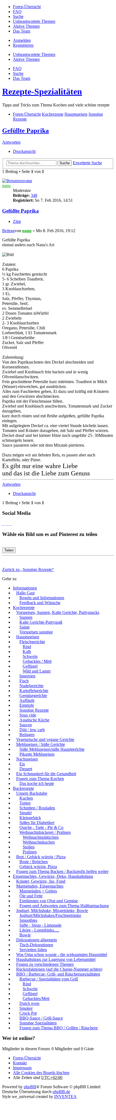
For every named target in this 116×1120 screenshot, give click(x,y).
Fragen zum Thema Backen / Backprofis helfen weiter (62, 871)
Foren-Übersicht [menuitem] (27, 6)
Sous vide (27, 715)
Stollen (29, 847)
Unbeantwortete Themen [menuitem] (34, 21)
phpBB (30, 1086)
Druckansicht (24, 151)
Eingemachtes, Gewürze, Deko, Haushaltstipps (53, 876)
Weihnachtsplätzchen (41, 837)
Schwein (30, 656)
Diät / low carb (32, 729)
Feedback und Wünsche (39, 602)
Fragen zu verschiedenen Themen (45, 964)
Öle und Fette (31, 896)
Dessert (25, 768)
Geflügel (30, 666)
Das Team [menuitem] (21, 31)
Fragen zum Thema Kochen (40, 778)
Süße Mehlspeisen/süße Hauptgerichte (51, 749)
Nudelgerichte (31, 685)
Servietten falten (33, 949)
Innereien (27, 676)
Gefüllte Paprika (25, 130)
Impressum (22, 1067)
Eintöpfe (26, 705)
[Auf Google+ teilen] (7, 523)
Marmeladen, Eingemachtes (39, 886)
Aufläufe (27, 700)
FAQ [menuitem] (17, 11)
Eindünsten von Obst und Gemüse (48, 900)
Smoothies (28, 920)
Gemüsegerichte (33, 695)
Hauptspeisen (27, 637)
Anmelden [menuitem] (22, 40)
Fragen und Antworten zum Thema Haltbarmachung (64, 905)
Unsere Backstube (31, 793)
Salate (24, 627)
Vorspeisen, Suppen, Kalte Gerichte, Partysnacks (57, 612)
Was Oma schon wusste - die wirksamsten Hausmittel (61, 954)
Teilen (8, 550)
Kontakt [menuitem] (20, 1063)
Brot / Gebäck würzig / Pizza (41, 856)
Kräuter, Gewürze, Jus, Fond (40, 881)
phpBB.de (61, 1091)
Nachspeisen (27, 759)
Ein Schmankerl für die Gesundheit (46, 773)
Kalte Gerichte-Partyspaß (40, 622)
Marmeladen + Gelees (38, 891)
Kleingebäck (30, 817)
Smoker (26, 1008)
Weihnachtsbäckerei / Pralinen (45, 832)
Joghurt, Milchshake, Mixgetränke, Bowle (52, 910)
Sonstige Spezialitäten (38, 1023)
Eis (22, 764)
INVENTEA (65, 1096)
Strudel (25, 812)
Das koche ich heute (36, 783)
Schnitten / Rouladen (37, 808)
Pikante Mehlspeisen (36, 754)
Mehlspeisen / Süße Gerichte (40, 744)
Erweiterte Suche (87, 162)
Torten (24, 803)
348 (34, 195)
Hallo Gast (25, 593)
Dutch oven (29, 1003)
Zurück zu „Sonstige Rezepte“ (28, 569)
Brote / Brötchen (33, 861)
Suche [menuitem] (18, 16)
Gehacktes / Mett (37, 661)
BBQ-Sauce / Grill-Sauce (41, 1018)
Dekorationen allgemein (36, 940)
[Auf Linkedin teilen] (9, 523)
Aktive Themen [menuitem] (26, 26)
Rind (27, 646)
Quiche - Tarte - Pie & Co (41, 827)
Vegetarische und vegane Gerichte (45, 739)
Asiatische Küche (34, 720)
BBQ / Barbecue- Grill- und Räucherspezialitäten (58, 974)
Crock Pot (28, 1013)
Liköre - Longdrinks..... (39, 930)
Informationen (25, 588)
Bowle (25, 935)
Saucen (25, 725)
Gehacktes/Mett (36, 998)
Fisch (24, 681)
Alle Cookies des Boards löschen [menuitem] (41, 1072)
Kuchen (26, 798)
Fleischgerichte (32, 641)
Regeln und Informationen (41, 597)
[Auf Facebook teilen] (2, 523)
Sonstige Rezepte (34, 710)
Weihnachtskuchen (39, 842)
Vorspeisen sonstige (36, 632)
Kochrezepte (24, 607)
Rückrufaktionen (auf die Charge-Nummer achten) (59, 969)
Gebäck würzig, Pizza (38, 866)
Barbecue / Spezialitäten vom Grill (48, 979)
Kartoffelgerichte (33, 690)
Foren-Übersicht (27, 1058)
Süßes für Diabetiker (36, 822)
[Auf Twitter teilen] (4, 523)
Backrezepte (23, 788)
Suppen (25, 617)
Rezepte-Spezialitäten (42, 91)
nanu (6, 185)
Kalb (27, 651)
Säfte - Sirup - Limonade (40, 925)
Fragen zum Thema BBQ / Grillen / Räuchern (58, 1028)
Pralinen (30, 852)
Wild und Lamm (36, 671)
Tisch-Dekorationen (36, 944)
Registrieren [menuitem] (23, 45)
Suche (65, 163)
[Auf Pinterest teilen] (11, 523)
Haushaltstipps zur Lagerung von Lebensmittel (55, 959)
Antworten (11, 142)
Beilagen (27, 734)
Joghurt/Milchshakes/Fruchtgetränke (50, 915)
